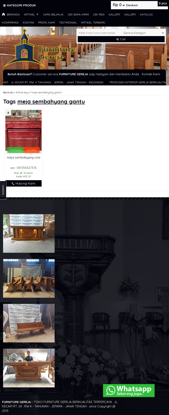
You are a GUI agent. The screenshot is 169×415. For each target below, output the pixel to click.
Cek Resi (98, 14)
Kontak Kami (151, 74)
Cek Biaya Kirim (78, 14)
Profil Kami (46, 22)
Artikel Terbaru (93, 22)
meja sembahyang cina (23, 157)
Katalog (146, 14)
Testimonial (68, 22)
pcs (163, 3)
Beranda (13, 14)
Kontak (28, 22)
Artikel (29, 14)
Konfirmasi (10, 22)
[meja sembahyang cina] (23, 132)
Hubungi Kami (25, 183)
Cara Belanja (53, 14)
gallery (114, 14)
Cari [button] (122, 39)
